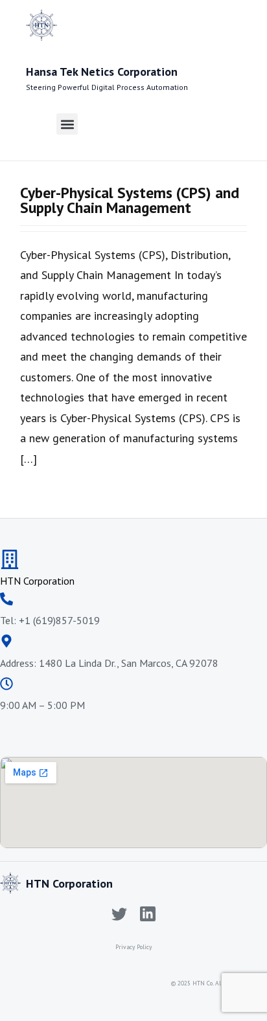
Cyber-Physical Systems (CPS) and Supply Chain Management (129, 200)
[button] (67, 124)
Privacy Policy (133, 947)
